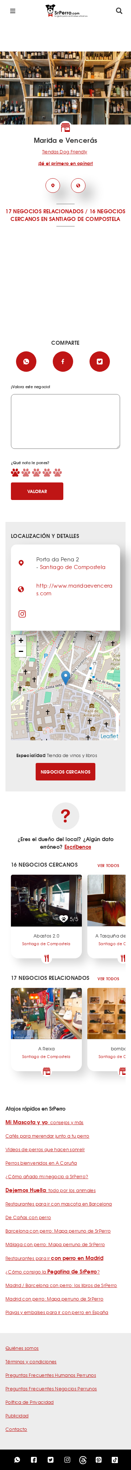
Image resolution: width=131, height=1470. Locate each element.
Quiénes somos (22, 1348)
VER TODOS (108, 865)
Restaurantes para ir (54, 1258)
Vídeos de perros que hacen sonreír (45, 1149)
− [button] (21, 651)
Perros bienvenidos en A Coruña (41, 1163)
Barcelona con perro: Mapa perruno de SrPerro (58, 1230)
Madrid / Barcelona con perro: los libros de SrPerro (61, 1285)
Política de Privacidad (29, 1402)
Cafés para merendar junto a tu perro (47, 1136)
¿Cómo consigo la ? (52, 1271)
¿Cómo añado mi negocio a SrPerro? (46, 1176)
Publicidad (17, 1415)
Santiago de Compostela (73, 566)
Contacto (16, 1429)
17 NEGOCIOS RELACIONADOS (44, 211)
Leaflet (109, 736)
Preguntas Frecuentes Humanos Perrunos (50, 1375)
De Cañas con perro (28, 1217)
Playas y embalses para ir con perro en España (56, 1312)
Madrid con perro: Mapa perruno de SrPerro (54, 1298)
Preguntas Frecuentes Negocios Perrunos (51, 1388)
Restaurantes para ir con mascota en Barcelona (58, 1203)
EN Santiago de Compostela (80, 219)
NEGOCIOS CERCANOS (66, 771)
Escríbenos (77, 847)
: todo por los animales (50, 1190)
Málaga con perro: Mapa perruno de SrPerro (55, 1244)
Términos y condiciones (31, 1361)
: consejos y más (44, 1122)
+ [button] (21, 640)
